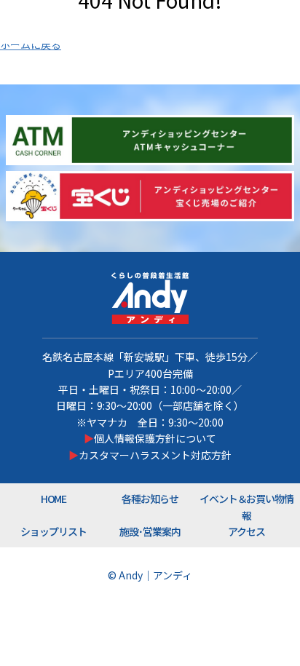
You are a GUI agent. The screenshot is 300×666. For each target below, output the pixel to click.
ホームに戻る (30, 44)
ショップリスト (53, 531)
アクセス (246, 531)
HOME (54, 498)
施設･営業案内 (150, 531)
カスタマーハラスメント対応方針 (155, 455)
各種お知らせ (150, 498)
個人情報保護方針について (155, 438)
